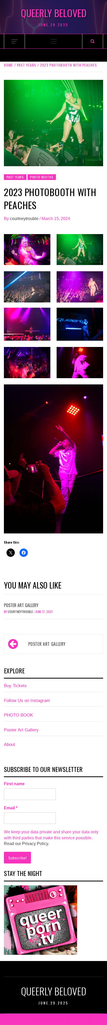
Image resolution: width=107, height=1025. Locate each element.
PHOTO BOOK (18, 715)
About (9, 744)
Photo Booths (42, 177)
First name (14, 784)
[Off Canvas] (14, 41)
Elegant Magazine (48, 1019)
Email (10, 808)
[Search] (93, 41)
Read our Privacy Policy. (26, 843)
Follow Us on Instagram (27, 700)
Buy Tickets (15, 685)
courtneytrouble (24, 218)
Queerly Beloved (53, 13)
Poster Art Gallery (21, 605)
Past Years (15, 177)
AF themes (81, 1019)
